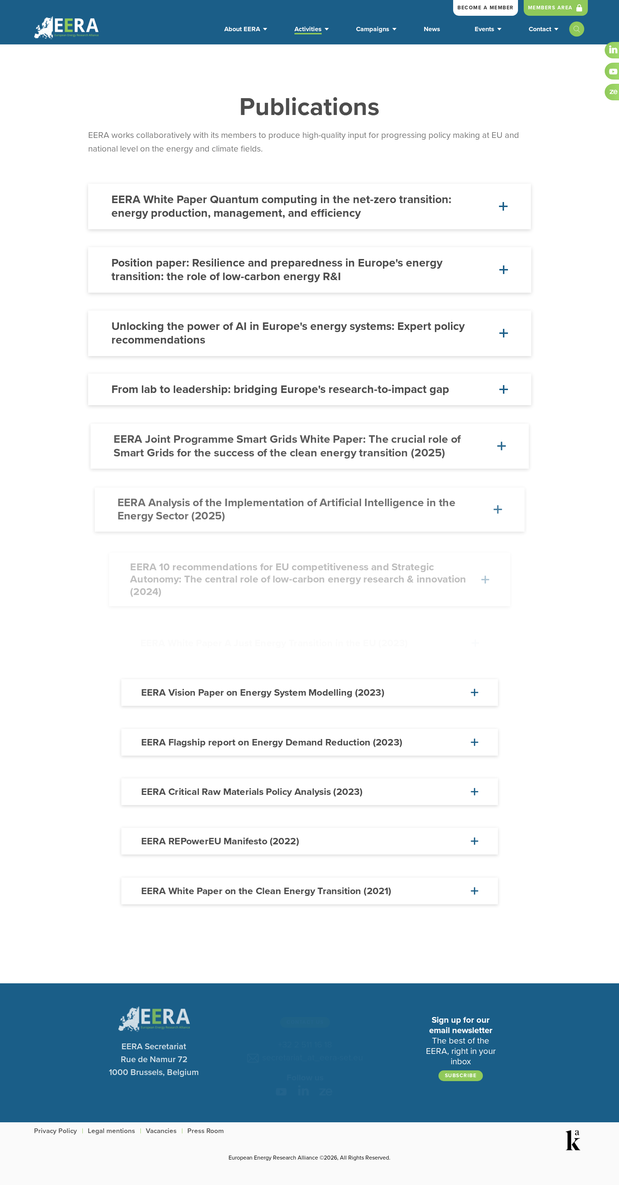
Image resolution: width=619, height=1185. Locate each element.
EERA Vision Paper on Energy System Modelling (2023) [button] (262, 692)
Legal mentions (111, 1131)
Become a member (485, 8)
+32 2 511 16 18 (305, 1045)
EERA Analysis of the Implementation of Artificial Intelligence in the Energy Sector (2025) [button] (286, 509)
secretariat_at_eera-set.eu (310, 1057)
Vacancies (161, 1131)
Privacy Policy (55, 1131)
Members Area (550, 8)
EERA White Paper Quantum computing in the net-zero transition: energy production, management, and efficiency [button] (281, 206)
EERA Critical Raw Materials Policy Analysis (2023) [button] (252, 791)
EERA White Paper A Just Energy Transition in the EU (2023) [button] (274, 642)
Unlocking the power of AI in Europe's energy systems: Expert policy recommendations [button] (288, 333)
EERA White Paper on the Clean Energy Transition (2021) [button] (266, 891)
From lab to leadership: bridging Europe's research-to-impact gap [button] (280, 389)
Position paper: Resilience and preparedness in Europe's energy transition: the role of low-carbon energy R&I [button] (276, 269)
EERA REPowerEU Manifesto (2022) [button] (220, 841)
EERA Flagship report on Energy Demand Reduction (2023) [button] (271, 742)
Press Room (205, 1131)
